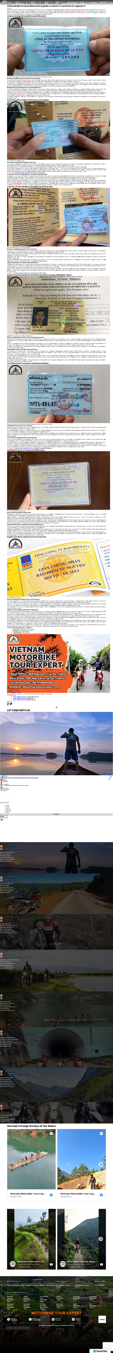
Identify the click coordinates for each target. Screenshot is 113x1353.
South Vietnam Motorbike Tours (27, 1299)
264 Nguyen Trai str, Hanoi (63, 1286)
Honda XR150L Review (18, 699)
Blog (22, 1285)
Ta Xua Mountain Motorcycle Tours (44, 1306)
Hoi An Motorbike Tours (76, 1305)
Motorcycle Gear (29, 448)
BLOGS (93, 2)
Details (2, 816)
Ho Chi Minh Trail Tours (30, 83)
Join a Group (33, 2)
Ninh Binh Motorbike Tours (59, 1305)
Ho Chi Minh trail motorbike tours (44, 1299)
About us (58, 2)
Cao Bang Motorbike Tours (93, 1298)
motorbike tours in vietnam (75, 12)
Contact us (35, 1285)
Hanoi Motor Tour (19, 184)
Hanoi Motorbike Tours (59, 1298)
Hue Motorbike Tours (92, 1305)
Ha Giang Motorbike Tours (76, 1298)
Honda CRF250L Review (19, 698)
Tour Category (18, 2)
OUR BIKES (82, 2)
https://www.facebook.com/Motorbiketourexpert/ (33, 633)
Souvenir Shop (51, 1285)
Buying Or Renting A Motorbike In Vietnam (25, 172)
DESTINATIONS (72, 2)
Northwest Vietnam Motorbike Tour (27, 1306)
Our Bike (27, 1285)
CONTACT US (103, 2)
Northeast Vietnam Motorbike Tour (10, 1306)
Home (9, 1285)
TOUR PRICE (46, 2)
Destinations (16, 1285)
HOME (9, 2)
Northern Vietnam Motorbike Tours (10, 1299)
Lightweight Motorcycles (24, 273)
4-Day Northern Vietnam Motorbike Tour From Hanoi (19, 778)
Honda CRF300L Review (19, 697)
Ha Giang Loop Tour (19, 92)
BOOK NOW (56, 814)
